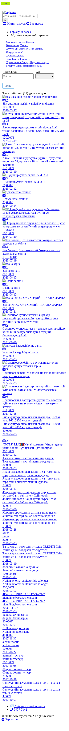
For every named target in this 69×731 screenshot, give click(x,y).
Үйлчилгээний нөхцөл (30, 706)
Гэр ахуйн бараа (20, 31)
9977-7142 (20, 709)
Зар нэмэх (36, 23)
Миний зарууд (16, 23)
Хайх (8, 86)
